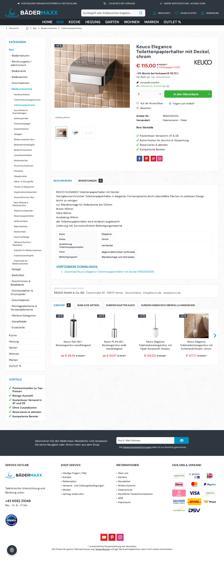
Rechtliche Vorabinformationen (135, 494)
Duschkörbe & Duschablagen (20, 112)
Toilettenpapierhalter (24, 105)
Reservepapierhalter (23, 216)
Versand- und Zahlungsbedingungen (83, 485)
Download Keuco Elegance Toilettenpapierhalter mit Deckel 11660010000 (109, 271)
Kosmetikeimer (21, 129)
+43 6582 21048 (18, 501)
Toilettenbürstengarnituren (27, 99)
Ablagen (17, 134)
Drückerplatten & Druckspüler (22, 292)
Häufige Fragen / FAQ (74, 473)
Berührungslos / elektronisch (21, 63)
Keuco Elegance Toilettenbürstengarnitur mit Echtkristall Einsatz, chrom (196, 345)
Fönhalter (18, 171)
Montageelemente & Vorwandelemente (24, 307)
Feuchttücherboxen (23, 165)
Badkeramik (18, 71)
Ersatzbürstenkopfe (23, 255)
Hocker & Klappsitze (23, 186)
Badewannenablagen (24, 144)
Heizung (14, 341)
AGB (120, 498)
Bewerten (145, 108)
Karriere (122, 477)
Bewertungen (90, 180)
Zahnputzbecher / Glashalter (22, 243)
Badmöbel (17, 275)
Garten (13, 347)
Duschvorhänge (21, 237)
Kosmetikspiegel (21, 123)
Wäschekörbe (20, 226)
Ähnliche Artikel (88, 305)
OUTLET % (15, 366)
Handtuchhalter (21, 94)
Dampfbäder (19, 321)
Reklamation (69, 481)
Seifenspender (20, 118)
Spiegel (16, 269)
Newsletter (124, 481)
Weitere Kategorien (23, 315)
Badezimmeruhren (22, 150)
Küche (13, 335)
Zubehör (61, 305)
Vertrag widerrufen (73, 494)
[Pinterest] (146, 158)
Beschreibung (63, 180)
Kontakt (67, 477)
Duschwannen (20, 83)
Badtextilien (19, 231)
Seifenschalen (20, 221)
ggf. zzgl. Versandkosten (158, 77)
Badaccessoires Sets (23, 139)
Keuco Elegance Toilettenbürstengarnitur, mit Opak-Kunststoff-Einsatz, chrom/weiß (155, 345)
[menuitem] (209, 12)
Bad (11, 49)
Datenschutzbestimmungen (137, 447)
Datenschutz (125, 489)
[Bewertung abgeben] (164, 61)
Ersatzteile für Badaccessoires (20, 262)
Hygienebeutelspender (25, 192)
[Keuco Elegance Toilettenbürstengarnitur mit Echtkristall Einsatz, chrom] (196, 326)
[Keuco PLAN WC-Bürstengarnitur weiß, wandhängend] (114, 326)
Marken (13, 360)
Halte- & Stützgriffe (23, 181)
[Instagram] (160, 158)
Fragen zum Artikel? (183, 103)
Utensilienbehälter (22, 155)
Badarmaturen (20, 55)
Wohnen (14, 354)
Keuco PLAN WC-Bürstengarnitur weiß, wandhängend (114, 345)
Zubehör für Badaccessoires (27, 250)
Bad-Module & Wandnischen (20, 204)
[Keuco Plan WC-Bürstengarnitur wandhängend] (73, 326)
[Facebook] (139, 158)
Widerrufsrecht (126, 485)
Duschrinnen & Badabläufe (20, 282)
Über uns (123, 473)
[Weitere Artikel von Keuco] (203, 62)
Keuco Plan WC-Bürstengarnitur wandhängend (73, 343)
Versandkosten (102, 549)
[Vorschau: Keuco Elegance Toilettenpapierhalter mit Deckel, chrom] (61, 133)
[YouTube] (103, 537)
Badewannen (19, 77)
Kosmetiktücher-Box (23, 197)
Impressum (124, 502)
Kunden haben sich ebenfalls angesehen (168, 305)
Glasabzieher (20, 176)
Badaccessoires (21, 89)
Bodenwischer (20, 160)
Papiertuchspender (23, 210)
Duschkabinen (20, 300)
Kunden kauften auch (120, 305)
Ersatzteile (18, 327)
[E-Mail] (153, 158)
